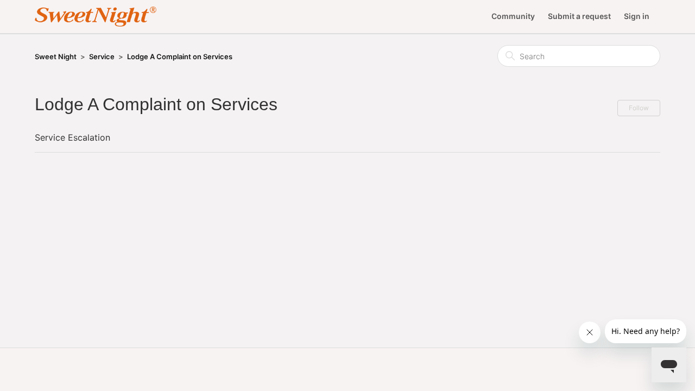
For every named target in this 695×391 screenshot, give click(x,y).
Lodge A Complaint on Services (179, 56)
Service (102, 56)
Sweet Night (56, 56)
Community (513, 16)
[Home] (95, 17)
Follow (639, 108)
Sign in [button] (636, 16)
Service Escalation (72, 137)
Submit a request (579, 16)
